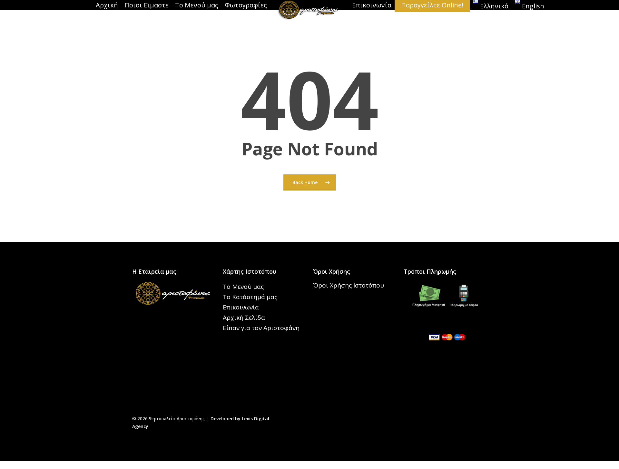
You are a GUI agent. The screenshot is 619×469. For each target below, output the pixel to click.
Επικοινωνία (241, 307)
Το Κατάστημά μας (250, 297)
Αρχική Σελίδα (244, 317)
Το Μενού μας (243, 286)
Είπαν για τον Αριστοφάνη (261, 328)
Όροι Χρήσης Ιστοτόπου (348, 285)
